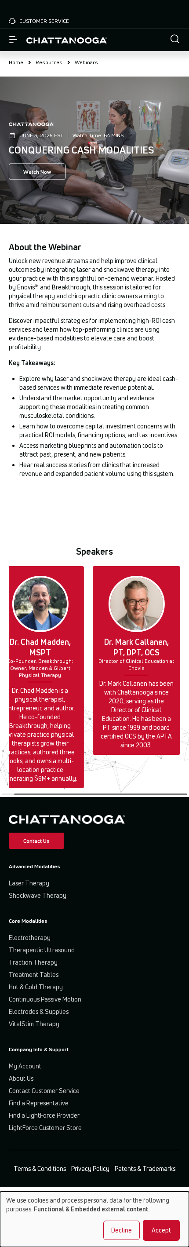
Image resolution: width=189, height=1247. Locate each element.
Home (16, 62)
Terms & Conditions (40, 1168)
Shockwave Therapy (37, 895)
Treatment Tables (33, 974)
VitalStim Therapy (34, 1024)
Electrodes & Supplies (39, 1011)
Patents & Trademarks (145, 1168)
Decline (121, 1230)
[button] (175, 40)
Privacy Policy (90, 1168)
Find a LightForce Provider (44, 1115)
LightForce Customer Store (45, 1127)
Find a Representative (39, 1103)
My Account (25, 1066)
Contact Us (36, 840)
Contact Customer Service (44, 1090)
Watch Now (37, 171)
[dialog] (94, 1219)
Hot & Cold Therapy (36, 987)
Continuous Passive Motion (45, 999)
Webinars (86, 62)
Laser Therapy (29, 883)
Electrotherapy (30, 937)
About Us (21, 1078)
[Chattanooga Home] (66, 40)
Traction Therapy (33, 962)
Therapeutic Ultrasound (42, 950)
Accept (161, 1230)
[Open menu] (13, 40)
